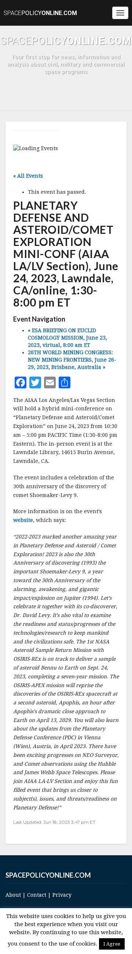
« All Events (28, 176)
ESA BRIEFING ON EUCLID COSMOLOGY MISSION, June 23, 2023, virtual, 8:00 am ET (67, 337)
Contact (36, 895)
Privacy (62, 895)
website (23, 520)
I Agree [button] (111, 944)
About (13, 895)
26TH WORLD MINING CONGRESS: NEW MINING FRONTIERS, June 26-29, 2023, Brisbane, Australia (72, 359)
